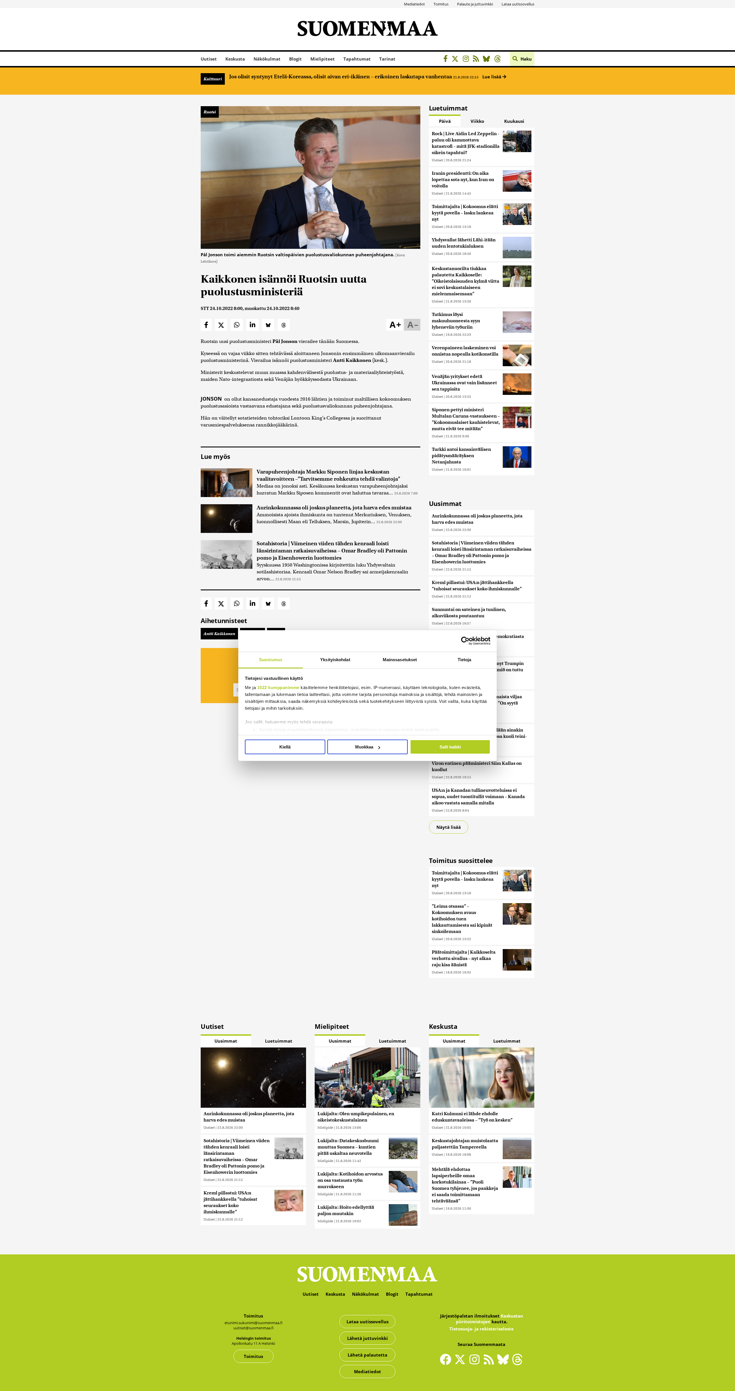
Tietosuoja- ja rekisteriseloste (481, 1329)
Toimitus (441, 4)
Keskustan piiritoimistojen (489, 1318)
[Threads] (499, 60)
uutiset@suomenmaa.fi (253, 1327)
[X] (457, 60)
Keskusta (235, 59)
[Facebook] (446, 60)
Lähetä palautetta (367, 1355)
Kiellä (285, 746)
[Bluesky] (504, 1363)
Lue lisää (492, 76)
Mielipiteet (322, 59)
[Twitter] (461, 1363)
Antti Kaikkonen (219, 633)
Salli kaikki (450, 746)
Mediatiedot (414, 4)
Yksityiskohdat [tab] (335, 659)
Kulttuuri (213, 79)
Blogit (295, 59)
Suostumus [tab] (270, 659)
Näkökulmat (267, 59)
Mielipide (325, 1127)
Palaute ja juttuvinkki (475, 4)
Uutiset (209, 59)
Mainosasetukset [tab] (400, 659)
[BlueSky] (488, 60)
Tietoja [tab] (464, 659)
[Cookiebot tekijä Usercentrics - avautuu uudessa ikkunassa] (465, 641)
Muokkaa (364, 746)
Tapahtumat (357, 59)
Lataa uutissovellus (518, 4)
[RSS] (477, 60)
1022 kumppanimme (278, 687)
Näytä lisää (448, 827)
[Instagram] (467, 60)
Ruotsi (210, 112)
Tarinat (387, 59)
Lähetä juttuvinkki (367, 1338)
